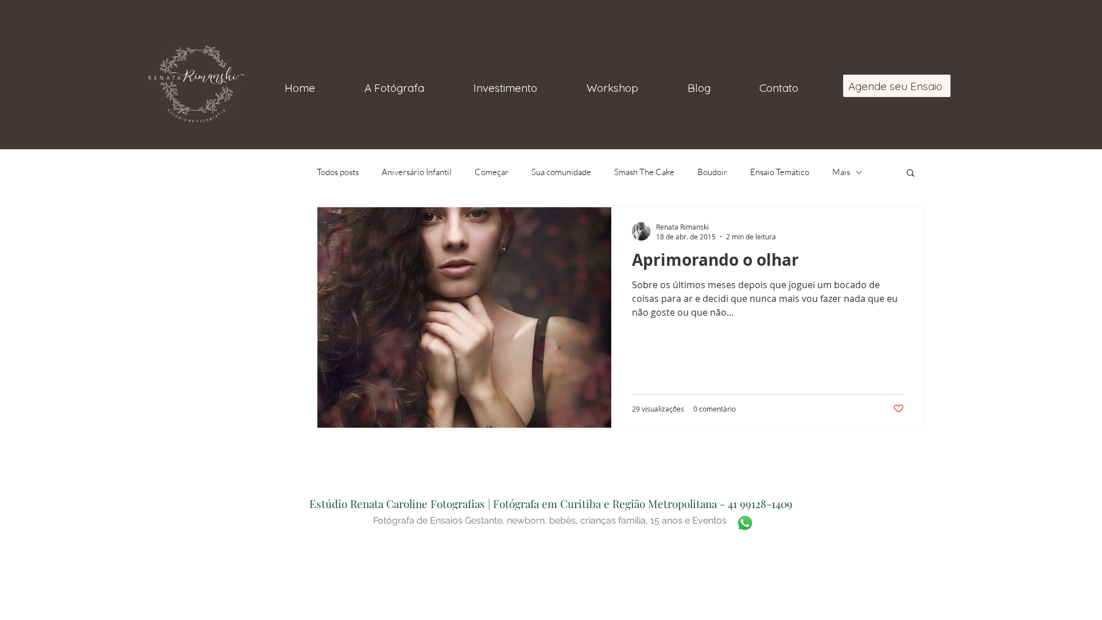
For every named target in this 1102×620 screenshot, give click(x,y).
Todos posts (338, 171)
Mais (841, 171)
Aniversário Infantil (417, 171)
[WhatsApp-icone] (745, 523)
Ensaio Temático (779, 171)
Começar (492, 171)
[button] (910, 174)
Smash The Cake (644, 171)
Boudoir (712, 171)
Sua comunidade (561, 171)
